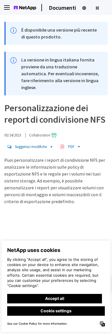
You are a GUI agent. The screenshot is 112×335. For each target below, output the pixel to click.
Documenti (62, 7)
